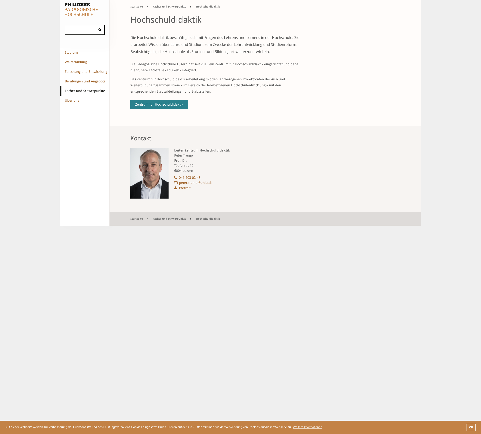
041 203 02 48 (189, 178)
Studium (71, 52)
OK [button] (471, 427)
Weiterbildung (76, 62)
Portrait (185, 188)
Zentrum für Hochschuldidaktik (159, 104)
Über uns (72, 100)
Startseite (136, 6)
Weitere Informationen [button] (307, 427)
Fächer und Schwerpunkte (85, 91)
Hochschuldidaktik (208, 6)
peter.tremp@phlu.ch (195, 183)
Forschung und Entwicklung (86, 72)
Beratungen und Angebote (85, 81)
